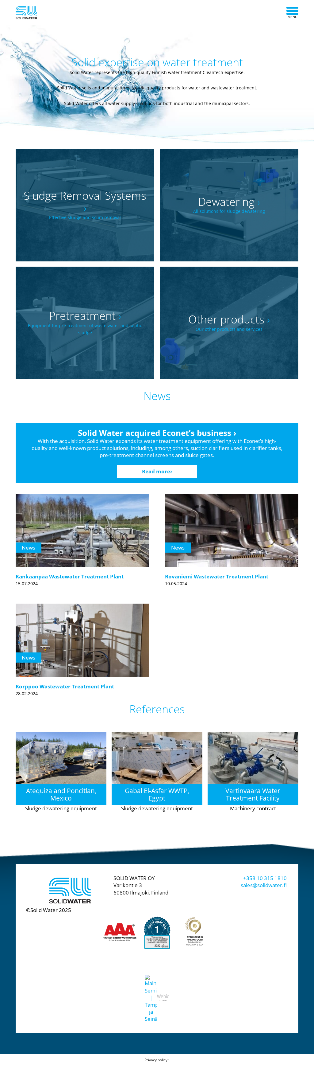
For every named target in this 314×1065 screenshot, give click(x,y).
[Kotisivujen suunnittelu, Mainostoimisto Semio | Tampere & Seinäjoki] (151, 992)
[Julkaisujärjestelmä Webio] (163, 992)
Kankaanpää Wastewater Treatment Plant (70, 576)
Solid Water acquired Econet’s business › (157, 432)
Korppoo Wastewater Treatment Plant (65, 686)
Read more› (157, 471)
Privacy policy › (157, 1060)
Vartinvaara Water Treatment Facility (252, 794)
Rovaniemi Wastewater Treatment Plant (216, 576)
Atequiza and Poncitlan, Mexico (61, 794)
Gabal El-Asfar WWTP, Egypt (157, 794)
